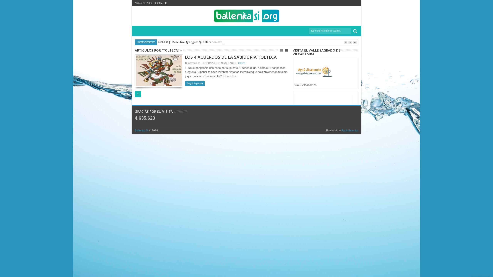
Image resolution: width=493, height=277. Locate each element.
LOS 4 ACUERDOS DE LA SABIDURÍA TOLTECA (231, 57)
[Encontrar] (355, 31)
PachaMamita (349, 130)
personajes (194, 63)
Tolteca (241, 63)
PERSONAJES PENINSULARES (219, 63)
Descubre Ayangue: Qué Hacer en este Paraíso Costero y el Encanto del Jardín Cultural (230, 42)
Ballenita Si (141, 130)
